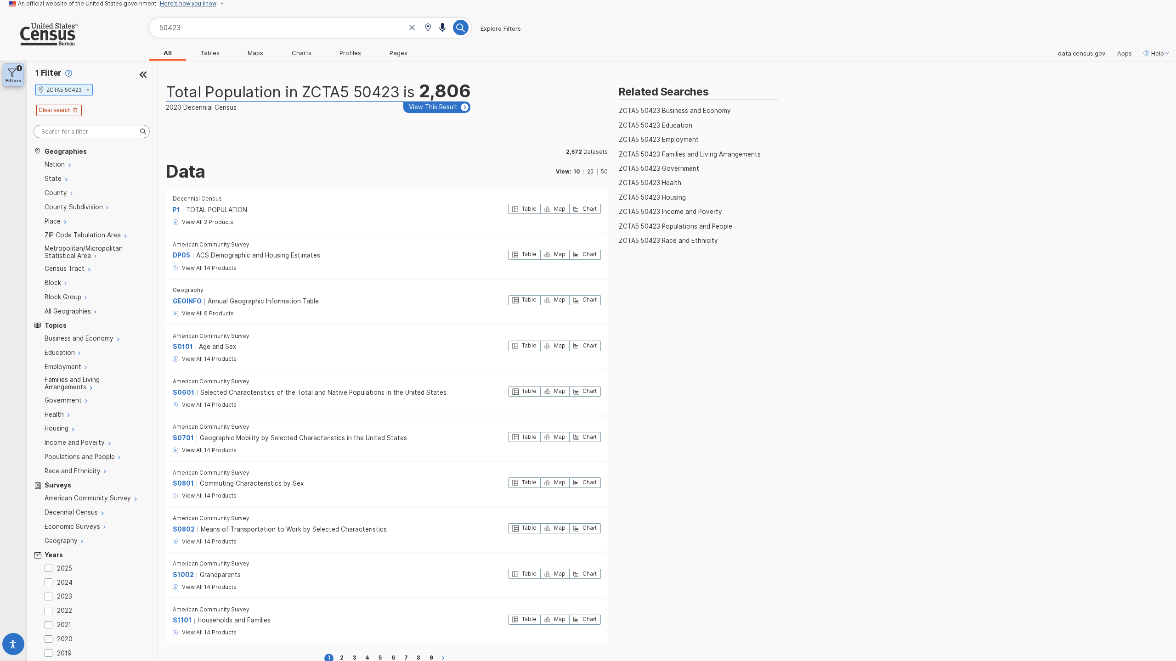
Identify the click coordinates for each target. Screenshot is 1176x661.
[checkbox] (50, 568)
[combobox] (310, 28)
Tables (210, 52)
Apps (1124, 53)
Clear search (55, 110)
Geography (188, 290)
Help (1157, 53)
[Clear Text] (412, 28)
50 (604, 171)
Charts (301, 52)
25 (590, 171)
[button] (428, 28)
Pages (398, 52)
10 (576, 171)
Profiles (350, 52)
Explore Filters (501, 28)
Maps (255, 52)
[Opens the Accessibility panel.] (13, 646)
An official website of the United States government (87, 3)
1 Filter (48, 73)
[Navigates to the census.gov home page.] (39, 41)
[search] (92, 131)
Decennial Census (197, 199)
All (168, 52)
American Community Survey (211, 244)
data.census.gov (1081, 53)
